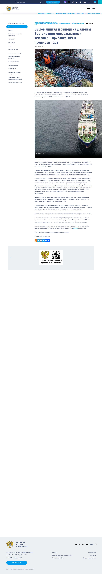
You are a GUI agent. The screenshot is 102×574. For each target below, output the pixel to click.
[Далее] (91, 257)
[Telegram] (73, 2)
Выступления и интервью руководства (15, 34)
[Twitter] (43, 240)
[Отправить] (48, 240)
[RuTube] (84, 2)
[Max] (65, 2)
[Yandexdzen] (69, 2)
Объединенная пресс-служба (16, 23)
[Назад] (11, 257)
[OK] (80, 2)
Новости (10, 27)
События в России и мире (15, 82)
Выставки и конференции (15, 53)
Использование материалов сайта (62, 555)
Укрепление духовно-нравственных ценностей (15, 78)
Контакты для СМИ (57, 558)
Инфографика (12, 68)
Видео (10, 46)
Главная (36, 22)
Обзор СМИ (11, 39)
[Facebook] (46, 240)
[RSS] (89, 2)
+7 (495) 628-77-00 (14, 558)
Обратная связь (53, 2)
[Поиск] (40, 2)
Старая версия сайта (89, 558)
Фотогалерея (11, 42)
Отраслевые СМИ (13, 49)
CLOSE (99, 2)
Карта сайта (92, 552)
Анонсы (10, 30)
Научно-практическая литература (14, 57)
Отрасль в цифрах (13, 65)
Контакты (93, 555)
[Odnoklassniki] (36, 240)
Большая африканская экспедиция (14, 73)
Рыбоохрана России (13, 61)
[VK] (76, 2)
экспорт (75, 228)
